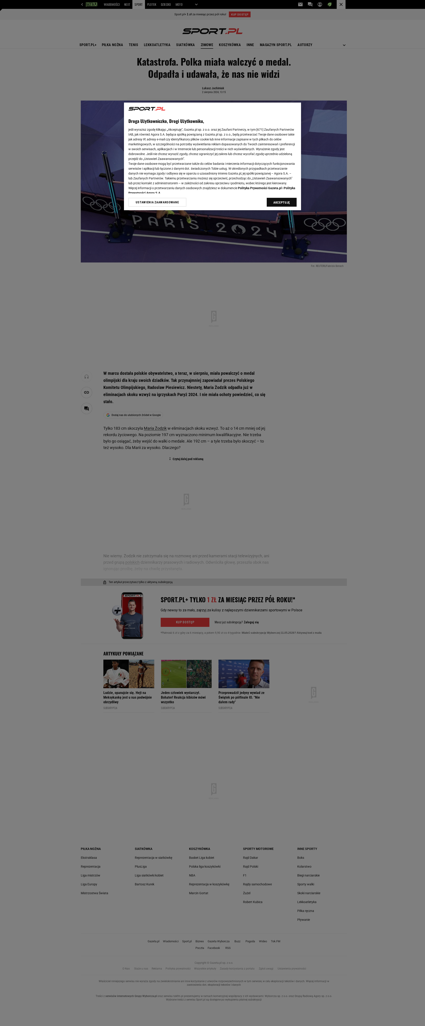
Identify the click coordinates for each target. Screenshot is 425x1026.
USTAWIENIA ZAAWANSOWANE (157, 202)
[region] (212, 156)
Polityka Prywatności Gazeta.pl (260, 188)
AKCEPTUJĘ (281, 202)
